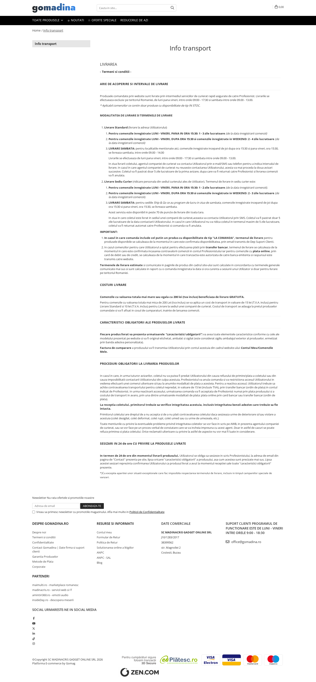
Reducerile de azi (134, 20)
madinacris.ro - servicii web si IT (52, 590)
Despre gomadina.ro (50, 523)
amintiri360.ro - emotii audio (50, 595)
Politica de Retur (107, 542)
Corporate (38, 567)
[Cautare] (172, 7)
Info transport (53, 30)
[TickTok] (33, 639)
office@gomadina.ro (245, 542)
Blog (99, 563)
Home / (37, 30)
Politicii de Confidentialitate (146, 512)
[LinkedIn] (33, 633)
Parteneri (40, 576)
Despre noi (39, 532)
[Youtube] (33, 623)
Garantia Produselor (45, 556)
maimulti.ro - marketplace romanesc (55, 585)
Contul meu (104, 532)
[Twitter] (33, 628)
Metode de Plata (42, 561)
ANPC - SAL (104, 558)
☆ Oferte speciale (102, 20)
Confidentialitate (43, 542)
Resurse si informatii (115, 523)
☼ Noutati (75, 20)
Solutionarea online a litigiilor (115, 547)
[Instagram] (33, 643)
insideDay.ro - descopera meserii (53, 600)
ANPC (100, 552)
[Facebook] (33, 618)
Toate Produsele (46, 20)
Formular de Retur (108, 537)
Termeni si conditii (43, 537)
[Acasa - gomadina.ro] (53, 8)
